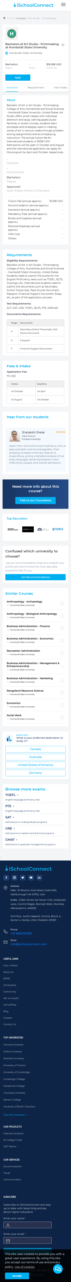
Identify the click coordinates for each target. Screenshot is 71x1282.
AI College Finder (12, 1140)
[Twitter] (23, 877)
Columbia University (14, 1093)
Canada (35, 749)
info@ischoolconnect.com (29, 944)
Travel (6, 1173)
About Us (8, 972)
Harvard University (13, 1045)
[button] (58, 1269)
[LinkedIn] (39, 877)
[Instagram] (14, 877)
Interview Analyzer (13, 1133)
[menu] (63, 4)
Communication (12, 1179)
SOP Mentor (9, 1146)
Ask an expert (11, 998)
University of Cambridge (16, 1072)
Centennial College (14, 1086)
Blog (5, 1011)
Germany (35, 772)
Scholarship (9, 985)
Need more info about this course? (35, 488)
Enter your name (14, 1218)
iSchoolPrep (9, 1005)
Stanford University (13, 1058)
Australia (35, 757)
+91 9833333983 (21, 933)
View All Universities (14, 1115)
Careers (7, 1018)
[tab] (12, 87)
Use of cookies (24, 1267)
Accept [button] (17, 1275)
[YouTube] (31, 877)
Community (9, 992)
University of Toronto (14, 1065)
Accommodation (12, 1166)
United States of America (35, 765)
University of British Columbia (19, 1106)
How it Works (10, 965)
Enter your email (14, 1234)
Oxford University (12, 1051)
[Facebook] (6, 877)
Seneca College (12, 1100)
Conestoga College (14, 1079)
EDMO (6, 978)
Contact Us (9, 1024)
